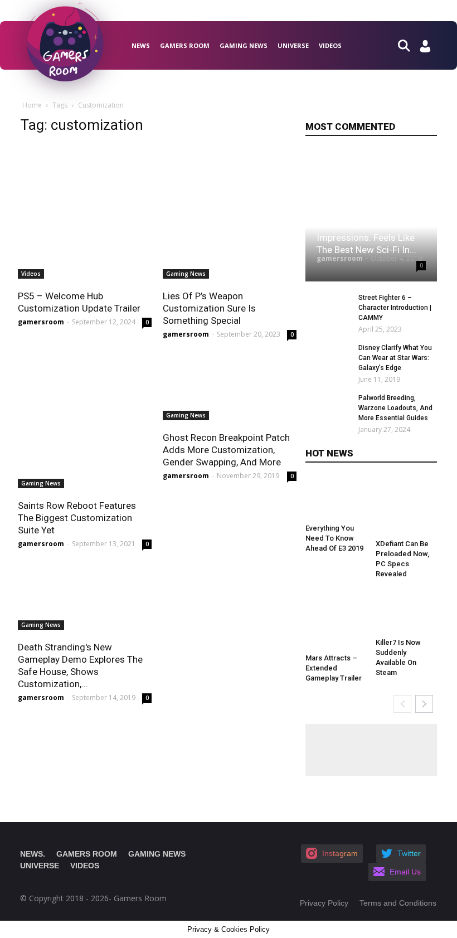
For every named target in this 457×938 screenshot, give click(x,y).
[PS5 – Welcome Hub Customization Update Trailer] (85, 212)
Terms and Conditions (397, 902)
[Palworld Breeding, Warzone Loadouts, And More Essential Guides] (327, 412)
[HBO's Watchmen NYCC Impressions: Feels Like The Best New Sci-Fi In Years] (371, 215)
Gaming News (244, 45)
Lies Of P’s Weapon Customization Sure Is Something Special (209, 308)
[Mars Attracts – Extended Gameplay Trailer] (336, 620)
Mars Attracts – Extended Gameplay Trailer (333, 668)
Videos (330, 45)
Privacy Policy (324, 902)
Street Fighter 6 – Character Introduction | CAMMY (394, 308)
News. (32, 853)
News (141, 45)
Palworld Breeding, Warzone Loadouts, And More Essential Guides (395, 408)
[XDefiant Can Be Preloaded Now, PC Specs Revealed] (406, 506)
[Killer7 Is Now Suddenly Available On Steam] (406, 612)
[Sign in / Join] (425, 49)
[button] (408, 45)
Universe (293, 45)
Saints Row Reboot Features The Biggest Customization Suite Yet (77, 518)
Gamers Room (185, 45)
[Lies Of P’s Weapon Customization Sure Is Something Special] (229, 212)
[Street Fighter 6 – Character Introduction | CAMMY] (327, 312)
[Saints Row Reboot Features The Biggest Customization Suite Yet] (85, 421)
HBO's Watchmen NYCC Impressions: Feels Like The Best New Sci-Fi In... (366, 237)
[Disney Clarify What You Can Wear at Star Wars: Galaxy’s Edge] (327, 362)
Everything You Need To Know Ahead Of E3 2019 (334, 538)
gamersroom (41, 322)
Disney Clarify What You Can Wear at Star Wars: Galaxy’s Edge (395, 358)
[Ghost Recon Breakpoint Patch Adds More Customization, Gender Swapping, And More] (229, 387)
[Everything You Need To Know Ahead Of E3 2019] (336, 498)
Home (32, 105)
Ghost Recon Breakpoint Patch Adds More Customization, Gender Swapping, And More (226, 450)
